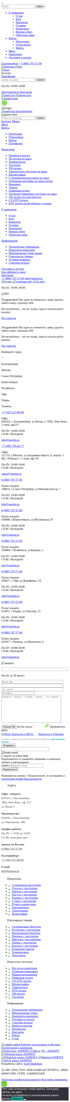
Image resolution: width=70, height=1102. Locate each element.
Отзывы (21, 25)
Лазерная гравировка (25, 971)
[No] (24, 1099)
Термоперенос (17, 161)
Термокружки (20, 952)
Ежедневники (20, 907)
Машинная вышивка (24, 974)
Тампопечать (20, 987)
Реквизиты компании (22, 249)
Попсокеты (19, 955)
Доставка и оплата (20, 57)
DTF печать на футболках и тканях (30, 203)
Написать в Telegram (51, 734)
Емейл (5, 765)
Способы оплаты (19, 262)
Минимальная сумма (24, 1012)
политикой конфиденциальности (21, 778)
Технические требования (24, 246)
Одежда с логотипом (24, 888)
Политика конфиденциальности (21, 1079)
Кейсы (13, 38)
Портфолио (8, 76)
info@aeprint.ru (10, 92)
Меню (16, 121)
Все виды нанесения (24, 968)
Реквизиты (22, 28)
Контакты (26, 92)
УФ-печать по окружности (25, 197)
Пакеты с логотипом (24, 891)
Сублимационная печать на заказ (29, 177)
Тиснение (15, 165)
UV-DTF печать (18, 200)
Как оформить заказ (13, 272)
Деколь (13, 187)
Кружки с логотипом (25, 945)
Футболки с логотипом (26, 929)
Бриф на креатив (22, 1025)
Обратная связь (25, 35)
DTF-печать (19, 990)
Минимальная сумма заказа (25, 253)
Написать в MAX (23, 734)
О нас (19, 15)
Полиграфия (19, 913)
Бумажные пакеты (23, 949)
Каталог (6, 121)
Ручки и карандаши (24, 904)
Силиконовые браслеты (26, 926)
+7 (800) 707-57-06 (30, 63)
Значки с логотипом (24, 942)
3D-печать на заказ (20, 158)
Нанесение (15, 54)
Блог (19, 19)
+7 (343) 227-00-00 (12, 412)
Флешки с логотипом (25, 897)
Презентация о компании (16, 1047)
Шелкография (17, 174)
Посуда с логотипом (24, 894)
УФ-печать (15, 168)
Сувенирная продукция (26, 885)
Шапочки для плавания (26, 939)
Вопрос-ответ (24, 31)
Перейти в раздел (19, 155)
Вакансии (22, 22)
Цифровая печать (19, 190)
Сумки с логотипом (24, 901)
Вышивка (14, 184)
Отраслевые (23, 44)
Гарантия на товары (21, 256)
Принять (17, 1098)
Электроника (20, 910)
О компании (16, 12)
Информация (9, 240)
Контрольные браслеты (26, 933)
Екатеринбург (9, 63)
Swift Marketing (33, 1063)
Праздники (22, 41)
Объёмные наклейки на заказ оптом (31, 181)
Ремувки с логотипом (25, 936)
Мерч (12, 51)
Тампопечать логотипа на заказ (28, 171)
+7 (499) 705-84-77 (12, 446)
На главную (8, 318)
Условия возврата (19, 259)
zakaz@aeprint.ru (11, 473)
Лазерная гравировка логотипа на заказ (33, 193)
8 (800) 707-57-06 (11, 479)
